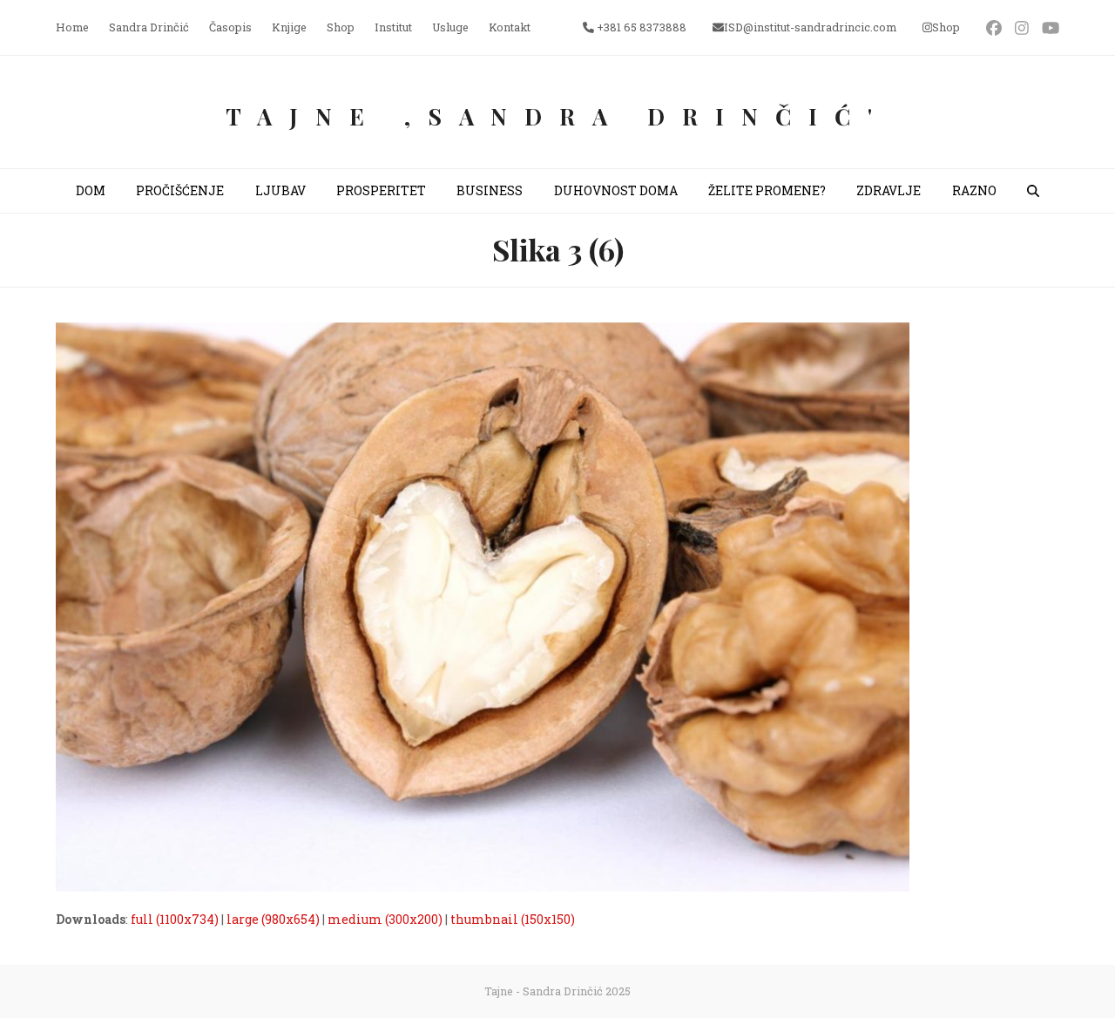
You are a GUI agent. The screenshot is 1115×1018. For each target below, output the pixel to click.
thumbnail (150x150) (512, 919)
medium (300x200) (385, 919)
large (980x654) (273, 919)
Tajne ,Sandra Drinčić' (557, 116)
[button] (1033, 191)
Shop (946, 27)
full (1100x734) (175, 919)
